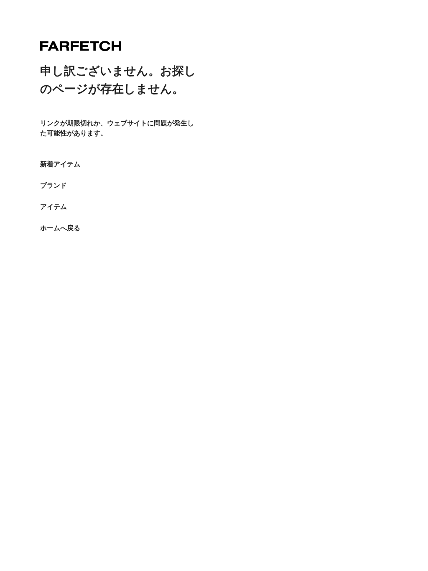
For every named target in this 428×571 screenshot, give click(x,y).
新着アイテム (60, 164)
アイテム (53, 207)
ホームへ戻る (60, 228)
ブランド (53, 185)
